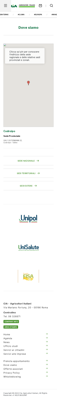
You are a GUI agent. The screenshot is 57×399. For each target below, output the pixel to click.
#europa (38, 14)
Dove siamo (10, 365)
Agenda (7, 338)
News (6, 342)
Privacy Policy (11, 372)
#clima (21, 14)
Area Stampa (11, 327)
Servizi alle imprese (14, 353)
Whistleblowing (12, 376)
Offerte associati (13, 368)
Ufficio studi (10, 346)
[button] (28, 83)
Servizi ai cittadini (13, 350)
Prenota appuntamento (16, 361)
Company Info (11, 322)
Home (6, 334)
